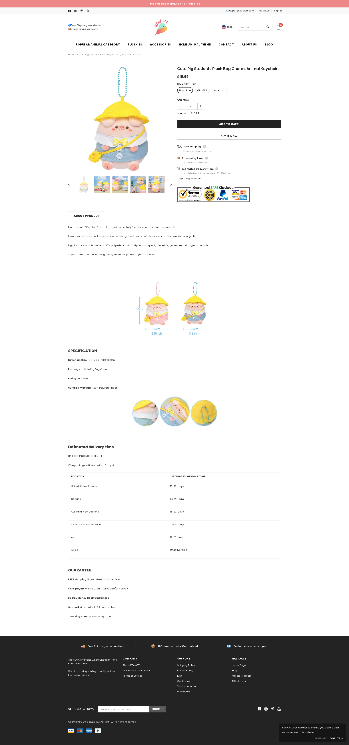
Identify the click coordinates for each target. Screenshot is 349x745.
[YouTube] (89, 11)
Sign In (278, 10)
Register (264, 10)
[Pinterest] (83, 11)
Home (71, 54)
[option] (120, 119)
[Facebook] (70, 11)
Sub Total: (183, 113)
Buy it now (229, 136)
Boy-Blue (185, 90)
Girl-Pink (202, 90)
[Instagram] (76, 11)
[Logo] (161, 27)
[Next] (168, 184)
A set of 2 (220, 90)
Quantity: (183, 100)
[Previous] (71, 184)
